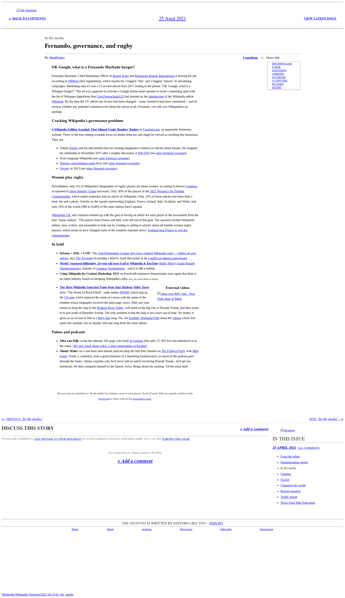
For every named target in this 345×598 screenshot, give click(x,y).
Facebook (279, 77)
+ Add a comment (254, 428)
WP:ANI (143, 153)
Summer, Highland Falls (144, 318)
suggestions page (142, 398)
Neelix (73, 148)
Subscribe (226, 529)
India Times (167, 263)
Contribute (250, 57)
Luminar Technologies (110, 268)
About (110, 529)
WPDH (124, 292)
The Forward (84, 258)
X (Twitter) (280, 80)
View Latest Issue (320, 18)
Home (75, 529)
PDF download (282, 63)
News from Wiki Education (298, 502)
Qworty (64, 168)
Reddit (277, 87)
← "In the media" (22, 418)
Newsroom (104, 398)
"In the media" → (326, 418)
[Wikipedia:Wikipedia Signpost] (27, 10)
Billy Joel (104, 318)
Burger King (121, 76)
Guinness (191, 186)
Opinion (286, 474)
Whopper (57, 101)
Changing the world (293, 485)
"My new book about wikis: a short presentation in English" (110, 346)
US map (69, 297)
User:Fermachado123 (110, 96)
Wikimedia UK (61, 215)
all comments (308, 448)
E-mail (276, 67)
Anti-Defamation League (113, 253)
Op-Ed (285, 479)
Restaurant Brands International (154, 76)
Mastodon (279, 70)
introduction (156, 96)
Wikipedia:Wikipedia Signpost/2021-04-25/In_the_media (37, 594)
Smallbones (57, 57)
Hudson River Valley (110, 307)
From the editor (290, 456)
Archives (147, 529)
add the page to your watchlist (57, 439)
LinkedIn (278, 74)
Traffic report (289, 497)
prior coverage (171, 153)
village (176, 318)
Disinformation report (294, 462)
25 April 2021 (284, 447)
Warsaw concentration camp (77, 163)
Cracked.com (151, 129)
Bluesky (278, 84)
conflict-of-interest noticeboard (167, 258)
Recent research (290, 491)
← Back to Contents (27, 18)
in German (136, 340)
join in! (216, 523)
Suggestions (267, 529)
